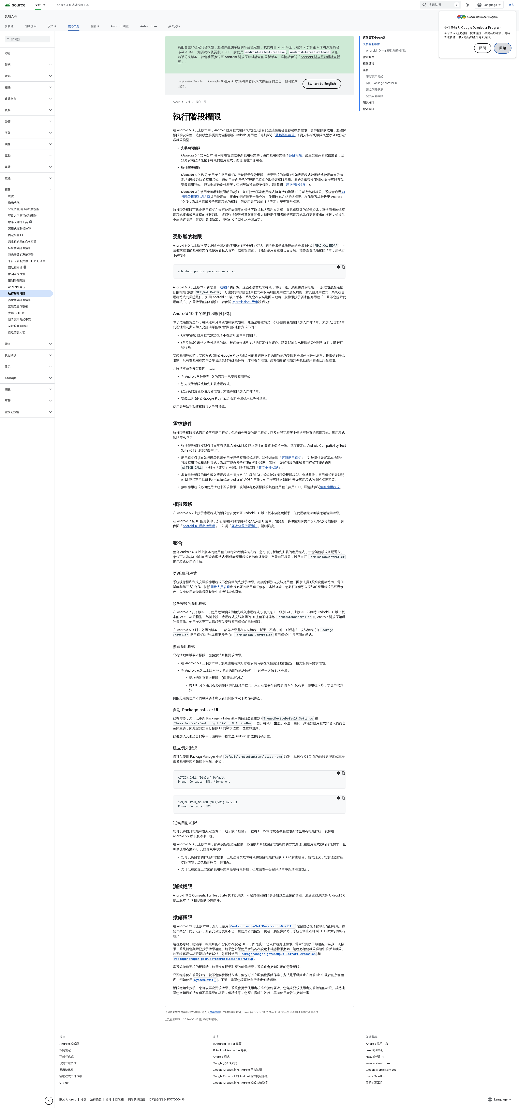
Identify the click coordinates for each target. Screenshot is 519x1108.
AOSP (176, 102)
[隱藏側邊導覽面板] (49, 1101)
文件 (38, 5)
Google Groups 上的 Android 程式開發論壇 (240, 1076)
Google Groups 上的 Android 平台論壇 (237, 1069)
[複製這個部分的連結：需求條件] (196, 424)
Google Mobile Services (381, 1069)
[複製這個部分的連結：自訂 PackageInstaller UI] (222, 710)
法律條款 (96, 1099)
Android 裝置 (120, 26)
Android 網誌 (221, 1056)
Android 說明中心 (377, 1043)
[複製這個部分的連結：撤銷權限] (196, 917)
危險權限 (295, 155)
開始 (502, 48)
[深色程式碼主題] (338, 266)
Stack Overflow (376, 1076)
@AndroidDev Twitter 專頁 (230, 1050)
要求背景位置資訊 (244, 526)
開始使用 (30, 26)
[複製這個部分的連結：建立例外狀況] (201, 748)
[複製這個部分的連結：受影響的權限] (206, 237)
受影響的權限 (285, 135)
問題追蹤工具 (374, 1082)
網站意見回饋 (136, 1099)
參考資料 (174, 26)
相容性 (95, 26)
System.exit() (205, 980)
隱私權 (119, 1099)
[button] (24, 64)
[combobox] (440, 5)
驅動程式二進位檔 (70, 1076)
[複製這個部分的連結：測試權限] (196, 887)
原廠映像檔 (66, 1069)
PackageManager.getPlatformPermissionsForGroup (213, 959)
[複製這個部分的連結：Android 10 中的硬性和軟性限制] (235, 314)
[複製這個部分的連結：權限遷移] (196, 504)
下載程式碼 (66, 1056)
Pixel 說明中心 (374, 1050)
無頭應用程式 (330, 487)
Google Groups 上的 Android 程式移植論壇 (240, 1082)
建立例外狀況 (296, 185)
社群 (83, 1099)
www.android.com (378, 1063)
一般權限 (223, 287)
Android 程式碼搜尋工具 (73, 5)
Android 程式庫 (69, 1043)
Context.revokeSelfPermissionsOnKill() (262, 926)
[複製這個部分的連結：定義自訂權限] (201, 823)
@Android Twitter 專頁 (227, 1043)
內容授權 (214, 1012)
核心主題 (73, 26)
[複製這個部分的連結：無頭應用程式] (199, 647)
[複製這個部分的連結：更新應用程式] (201, 573)
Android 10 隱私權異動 (199, 526)
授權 (108, 1099)
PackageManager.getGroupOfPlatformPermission (278, 954)
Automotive (148, 26)
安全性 (52, 26)
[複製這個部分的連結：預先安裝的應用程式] (210, 604)
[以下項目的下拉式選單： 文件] (46, 5)
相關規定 (65, 1050)
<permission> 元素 (245, 302)
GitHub (64, 1082)
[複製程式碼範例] (343, 266)
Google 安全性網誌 (225, 1063)
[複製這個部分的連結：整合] (187, 543)
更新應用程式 (291, 458)
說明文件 (11, 16)
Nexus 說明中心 (376, 1056)
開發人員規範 (220, 587)
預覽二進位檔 (67, 1063)
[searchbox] (27, 39)
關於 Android (67, 1099)
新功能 (9, 26)
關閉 (482, 48)
